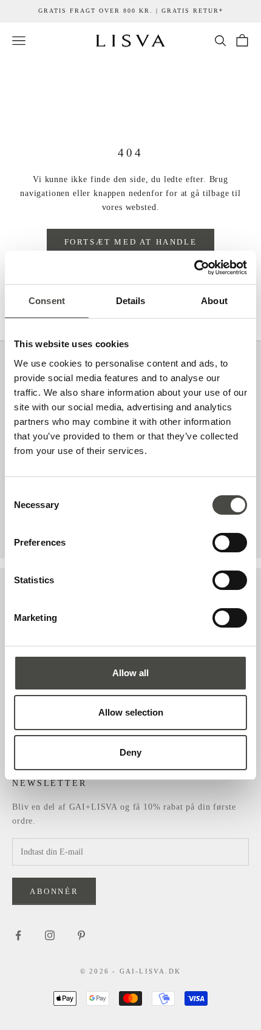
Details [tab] (131, 301)
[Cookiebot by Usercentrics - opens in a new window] (194, 268)
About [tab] (214, 301)
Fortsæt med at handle (130, 241)
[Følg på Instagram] (50, 935)
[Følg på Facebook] (18, 935)
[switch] (229, 542)
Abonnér (54, 891)
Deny (130, 752)
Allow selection (130, 712)
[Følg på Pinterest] (81, 935)
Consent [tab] (47, 301)
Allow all (130, 673)
